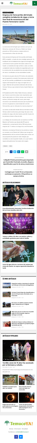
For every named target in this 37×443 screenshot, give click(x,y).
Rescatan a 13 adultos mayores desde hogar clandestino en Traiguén (22, 303)
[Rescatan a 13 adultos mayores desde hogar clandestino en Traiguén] (7, 304)
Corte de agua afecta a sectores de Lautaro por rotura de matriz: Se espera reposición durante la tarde (18, 266)
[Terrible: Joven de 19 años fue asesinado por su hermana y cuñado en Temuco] (18, 350)
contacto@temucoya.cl (22, 432)
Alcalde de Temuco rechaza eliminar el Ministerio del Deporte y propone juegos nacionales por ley (23, 323)
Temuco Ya (11, 12)
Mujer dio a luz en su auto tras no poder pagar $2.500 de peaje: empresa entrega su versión (23, 313)
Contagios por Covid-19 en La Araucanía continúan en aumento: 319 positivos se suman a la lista (18, 174)
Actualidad (5, 12)
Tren (10, 146)
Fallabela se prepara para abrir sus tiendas (10, 387)
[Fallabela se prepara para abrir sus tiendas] (10, 380)
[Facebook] (16, 437)
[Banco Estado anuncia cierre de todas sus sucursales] (26, 380)
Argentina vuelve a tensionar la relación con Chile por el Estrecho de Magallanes (23, 284)
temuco (5, 146)
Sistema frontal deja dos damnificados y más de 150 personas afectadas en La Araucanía (23, 294)
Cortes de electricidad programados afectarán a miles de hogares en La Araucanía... (26, 407)
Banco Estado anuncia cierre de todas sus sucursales (25, 388)
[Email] (21, 437)
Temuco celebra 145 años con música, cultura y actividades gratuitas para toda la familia (17, 237)
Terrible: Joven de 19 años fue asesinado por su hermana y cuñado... (18, 363)
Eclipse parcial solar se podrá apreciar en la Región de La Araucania (10, 406)
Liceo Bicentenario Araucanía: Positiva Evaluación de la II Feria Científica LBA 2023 (18, 209)
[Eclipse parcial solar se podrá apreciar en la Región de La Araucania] (10, 397)
